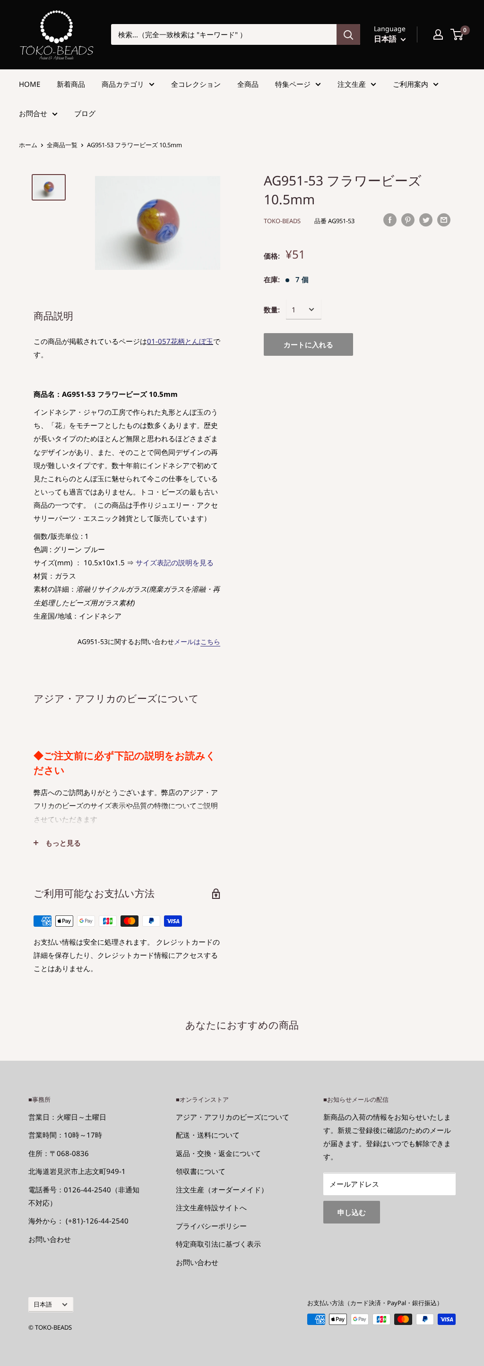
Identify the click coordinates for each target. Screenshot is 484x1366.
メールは (197, 641)
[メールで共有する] (443, 219)
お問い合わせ (49, 1239)
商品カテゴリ (123, 84)
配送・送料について (208, 1135)
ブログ (84, 113)
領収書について (200, 1171)
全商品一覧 (62, 145)
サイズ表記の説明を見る (175, 562)
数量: (272, 309)
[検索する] (348, 34)
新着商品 (71, 84)
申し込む (351, 1212)
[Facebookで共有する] (390, 219)
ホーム (28, 145)
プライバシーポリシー (211, 1226)
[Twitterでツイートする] (425, 219)
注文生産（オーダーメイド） (222, 1189)
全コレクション (196, 84)
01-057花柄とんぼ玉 (180, 341)
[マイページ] (438, 34)
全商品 (248, 84)
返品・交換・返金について (218, 1153)
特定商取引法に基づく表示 (218, 1244)
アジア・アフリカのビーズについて (232, 1117)
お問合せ (33, 113)
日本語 (43, 1304)
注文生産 (351, 84)
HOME (29, 84)
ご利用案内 (410, 84)
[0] (457, 34)
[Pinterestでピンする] (408, 219)
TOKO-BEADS (282, 221)
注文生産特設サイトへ (211, 1207)
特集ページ (293, 84)
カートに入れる (308, 344)
